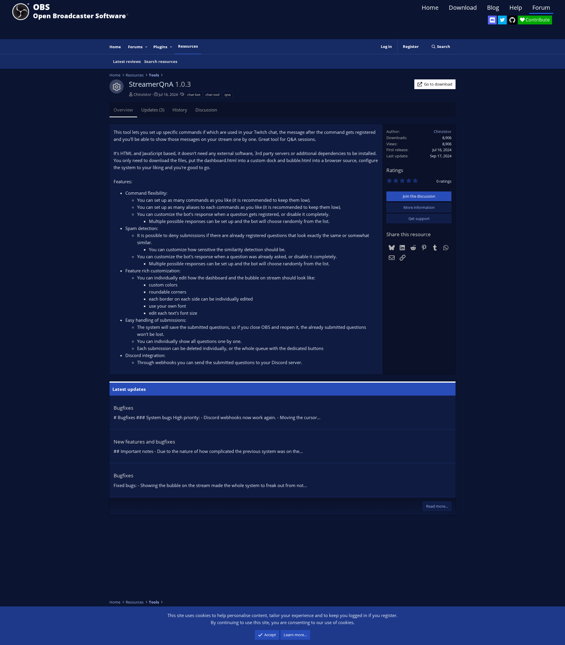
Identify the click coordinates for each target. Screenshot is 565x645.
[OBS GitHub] (512, 20)
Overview (123, 110)
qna (228, 94)
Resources (188, 46)
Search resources (160, 61)
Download (463, 7)
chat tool (212, 94)
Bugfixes (123, 407)
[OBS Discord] (492, 20)
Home (430, 7)
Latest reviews (127, 61)
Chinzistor (142, 94)
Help (515, 7)
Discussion (206, 110)
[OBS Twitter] (502, 20)
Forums (135, 46)
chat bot (193, 94)
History (179, 110)
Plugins (160, 46)
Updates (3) (152, 110)
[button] (146, 47)
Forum (541, 7)
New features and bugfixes (144, 441)
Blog (493, 7)
